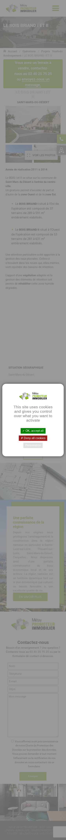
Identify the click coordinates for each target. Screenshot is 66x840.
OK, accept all (34, 430)
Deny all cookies (34, 438)
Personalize (33, 445)
